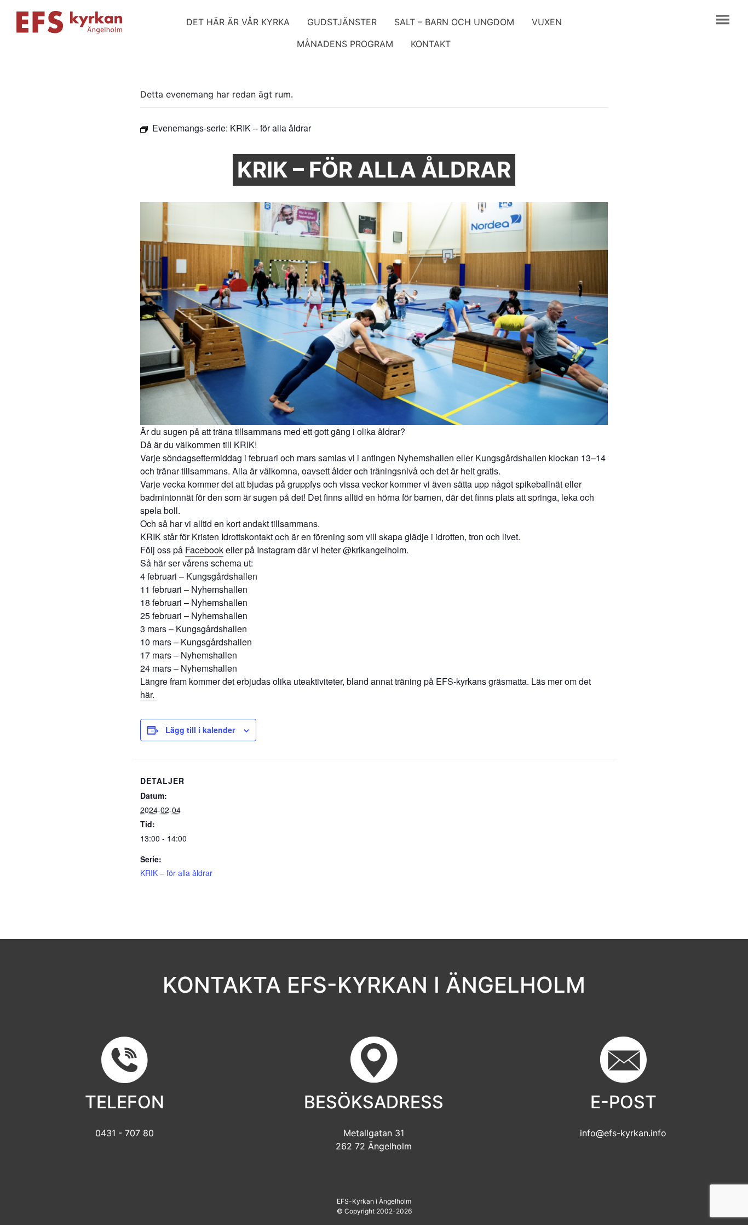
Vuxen (547, 21)
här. (148, 694)
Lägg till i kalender (200, 729)
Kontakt (431, 43)
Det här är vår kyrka (238, 21)
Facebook (204, 549)
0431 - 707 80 (124, 1132)
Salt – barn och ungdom (454, 21)
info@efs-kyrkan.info (623, 1132)
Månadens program (345, 43)
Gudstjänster (342, 21)
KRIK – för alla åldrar (176, 872)
